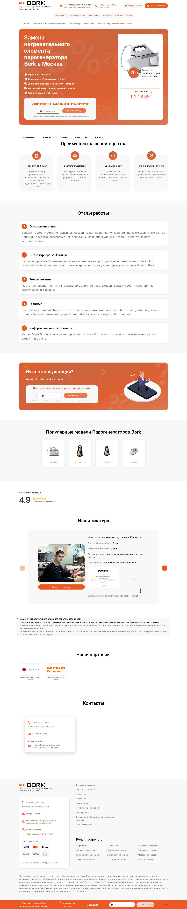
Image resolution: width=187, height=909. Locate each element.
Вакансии (107, 15)
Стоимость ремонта (85, 785)
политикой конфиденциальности (78, 116)
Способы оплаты (84, 824)
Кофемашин (82, 845)
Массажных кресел (147, 854)
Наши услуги (82, 812)
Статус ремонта (135, 6)
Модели (64, 137)
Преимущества (28, 137)
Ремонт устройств (77, 15)
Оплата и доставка (85, 789)
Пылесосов (112, 845)
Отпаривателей (146, 859)
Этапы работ (48, 137)
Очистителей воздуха (117, 854)
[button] (164, 568)
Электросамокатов (85, 859)
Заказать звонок (157, 6)
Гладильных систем (116, 859)
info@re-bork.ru (39, 733)
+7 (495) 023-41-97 (108, 4)
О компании (59, 15)
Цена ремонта (94, 15)
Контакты (119, 15)
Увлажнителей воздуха (87, 854)
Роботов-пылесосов (147, 845)
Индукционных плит (86, 850)
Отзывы (129, 15)
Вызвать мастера (62, 587)
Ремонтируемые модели (88, 807)
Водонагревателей (116, 850)
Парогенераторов (147, 850)
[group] (31, 672)
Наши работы (81, 137)
